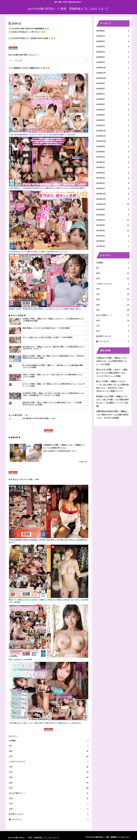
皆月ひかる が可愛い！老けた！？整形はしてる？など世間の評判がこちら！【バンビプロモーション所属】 (111, 373)
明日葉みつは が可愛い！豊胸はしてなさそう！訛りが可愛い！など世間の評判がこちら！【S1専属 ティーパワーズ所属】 (112, 401)
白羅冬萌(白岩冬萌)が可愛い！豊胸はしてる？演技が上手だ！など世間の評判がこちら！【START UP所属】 (112, 414)
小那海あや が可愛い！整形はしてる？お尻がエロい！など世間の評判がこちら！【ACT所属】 (111, 361)
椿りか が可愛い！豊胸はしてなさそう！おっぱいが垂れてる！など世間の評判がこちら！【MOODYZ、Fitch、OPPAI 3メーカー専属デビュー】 (112, 386)
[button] (86, 60)
